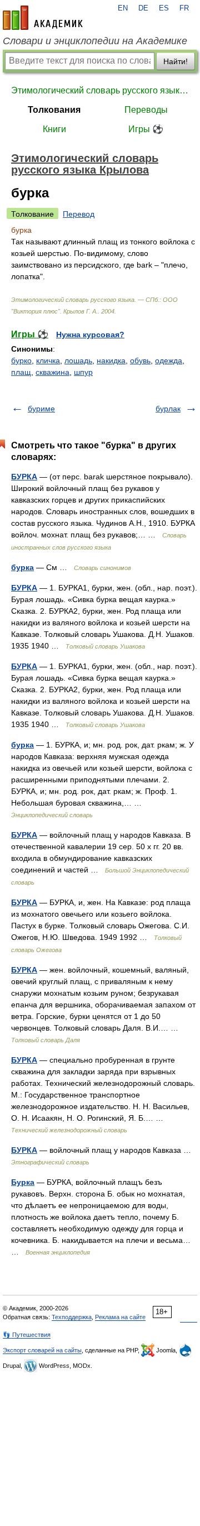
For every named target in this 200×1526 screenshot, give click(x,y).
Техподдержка (72, 1317)
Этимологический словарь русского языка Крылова (100, 90)
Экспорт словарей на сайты (42, 1350)
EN (123, 8)
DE (143, 8)
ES (164, 8)
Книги (54, 129)
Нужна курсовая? (90, 334)
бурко (21, 360)
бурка (22, 567)
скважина (52, 372)
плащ (21, 372)
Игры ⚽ (145, 129)
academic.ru (43, 18)
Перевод (78, 214)
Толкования (54, 109)
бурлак (168, 408)
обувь (140, 360)
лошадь (78, 360)
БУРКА (24, 476)
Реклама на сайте (120, 1317)
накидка (111, 360)
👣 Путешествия (27, 1334)
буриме (41, 408)
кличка (48, 360)
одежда (168, 360)
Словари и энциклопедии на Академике (95, 40)
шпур (83, 372)
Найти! (175, 61)
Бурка (22, 1182)
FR (184, 8)
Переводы (146, 109)
